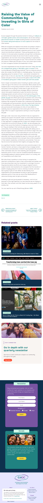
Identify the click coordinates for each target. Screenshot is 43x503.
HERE (31, 188)
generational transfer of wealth (10, 39)
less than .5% (19, 76)
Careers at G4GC (32, 498)
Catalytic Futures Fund (32, 490)
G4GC (25, 123)
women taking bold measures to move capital (17, 41)
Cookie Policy (17, 496)
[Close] (25, 489)
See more (8, 360)
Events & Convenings (32, 497)
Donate (21, 458)
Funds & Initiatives (32, 489)
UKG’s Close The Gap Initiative (30, 105)
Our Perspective (5, 195)
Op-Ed (3, 198)
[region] (14, 494)
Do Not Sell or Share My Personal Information (13, 498)
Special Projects (32, 492)
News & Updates (10, 501)
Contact (32, 500)
